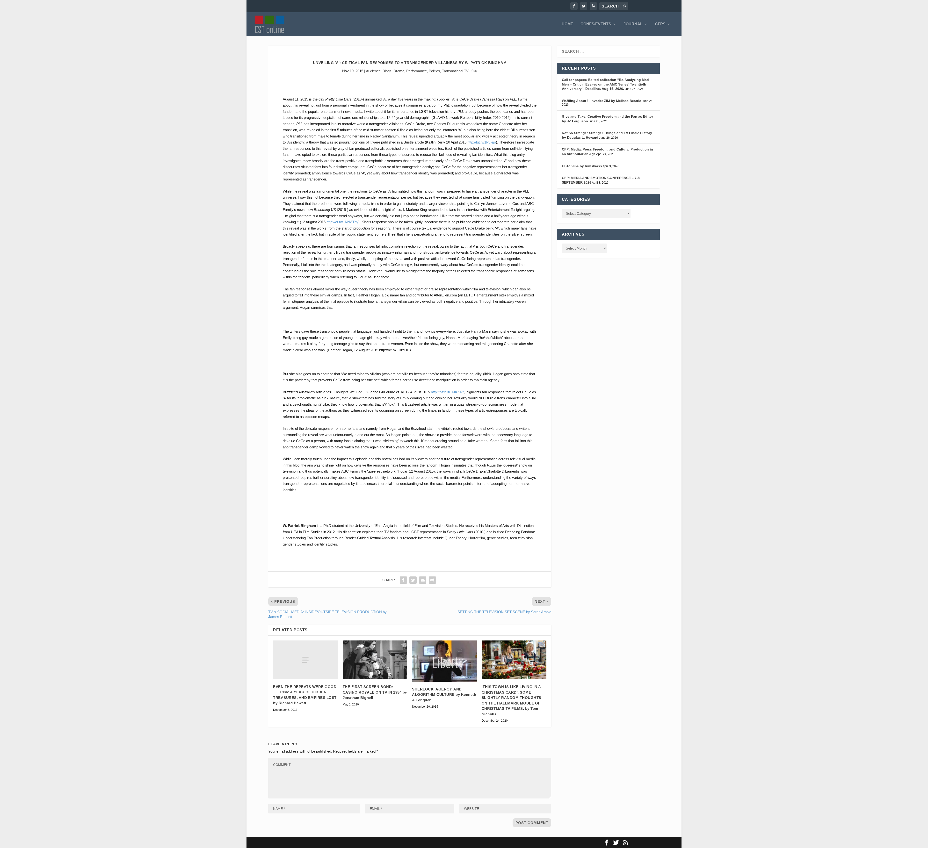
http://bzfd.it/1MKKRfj (447, 392)
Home (567, 24)
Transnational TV (455, 71)
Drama (398, 71)
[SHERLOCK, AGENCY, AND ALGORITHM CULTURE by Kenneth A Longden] (444, 661)
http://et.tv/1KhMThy (342, 222)
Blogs (387, 71)
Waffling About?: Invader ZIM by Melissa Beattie (601, 101)
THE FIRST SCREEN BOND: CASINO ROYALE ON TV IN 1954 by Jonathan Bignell (375, 692)
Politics (434, 71)
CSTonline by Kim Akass (582, 166)
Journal (633, 24)
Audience (373, 71)
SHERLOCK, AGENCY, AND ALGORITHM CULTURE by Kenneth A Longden (444, 694)
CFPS (660, 24)
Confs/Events (595, 24)
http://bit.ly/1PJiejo (481, 142)
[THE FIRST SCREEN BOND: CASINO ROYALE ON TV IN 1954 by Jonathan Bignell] (375, 659)
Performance (416, 71)
